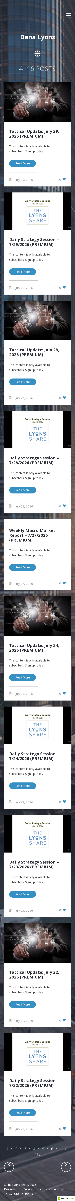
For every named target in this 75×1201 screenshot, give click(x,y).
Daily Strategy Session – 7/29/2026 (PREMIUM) (34, 242)
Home (29, 1193)
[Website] (37, 53)
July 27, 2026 (24, 583)
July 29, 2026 (24, 179)
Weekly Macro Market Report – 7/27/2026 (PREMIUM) (32, 535)
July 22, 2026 (24, 1020)
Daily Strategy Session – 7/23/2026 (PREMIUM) (34, 864)
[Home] (17, 16)
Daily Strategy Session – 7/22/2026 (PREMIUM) (34, 1083)
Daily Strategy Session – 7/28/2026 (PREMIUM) (34, 460)
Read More (22, 163)
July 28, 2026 (24, 398)
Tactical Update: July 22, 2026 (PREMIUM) (34, 974)
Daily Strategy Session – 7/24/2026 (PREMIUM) (34, 756)
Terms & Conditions (51, 1189)
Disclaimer (11, 1189)
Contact (14, 1193)
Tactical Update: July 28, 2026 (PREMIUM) (34, 352)
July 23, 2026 (24, 910)
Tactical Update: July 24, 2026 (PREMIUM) (34, 647)
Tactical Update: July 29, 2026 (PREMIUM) (34, 133)
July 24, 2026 (24, 694)
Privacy (28, 1189)
